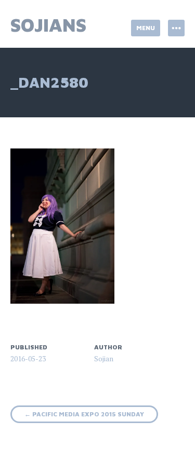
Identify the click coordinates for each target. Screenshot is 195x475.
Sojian (103, 358)
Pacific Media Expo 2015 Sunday (84, 414)
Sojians (48, 24)
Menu (145, 28)
